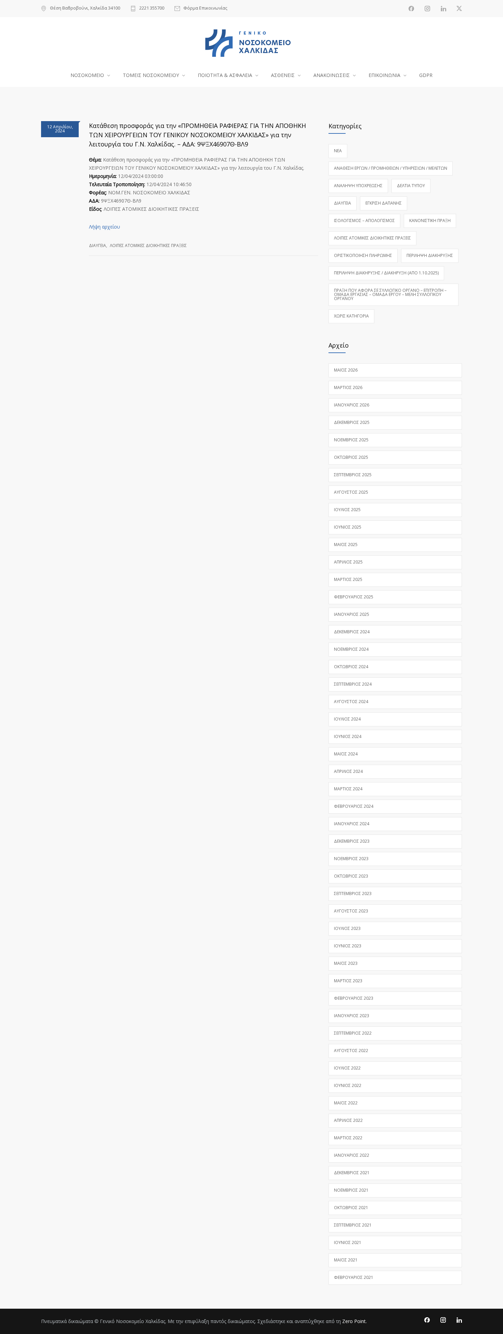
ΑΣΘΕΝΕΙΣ (283, 75)
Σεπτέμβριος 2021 (353, 1225)
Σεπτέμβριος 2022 (353, 1033)
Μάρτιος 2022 (348, 1138)
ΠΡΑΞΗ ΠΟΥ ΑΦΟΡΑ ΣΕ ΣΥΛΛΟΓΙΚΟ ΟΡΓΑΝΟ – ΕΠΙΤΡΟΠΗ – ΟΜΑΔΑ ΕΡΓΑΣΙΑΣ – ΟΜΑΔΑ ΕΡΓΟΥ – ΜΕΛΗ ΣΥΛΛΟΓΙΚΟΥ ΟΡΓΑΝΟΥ (390, 294)
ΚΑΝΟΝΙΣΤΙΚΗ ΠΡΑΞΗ (430, 220)
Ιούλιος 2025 (347, 510)
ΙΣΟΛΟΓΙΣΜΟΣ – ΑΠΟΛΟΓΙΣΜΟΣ (364, 220)
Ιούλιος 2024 (347, 719)
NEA (338, 151)
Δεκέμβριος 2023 (352, 841)
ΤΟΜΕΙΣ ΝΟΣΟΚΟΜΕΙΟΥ (151, 75)
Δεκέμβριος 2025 (352, 422)
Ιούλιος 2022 (347, 1068)
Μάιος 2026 (346, 370)
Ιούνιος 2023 (347, 946)
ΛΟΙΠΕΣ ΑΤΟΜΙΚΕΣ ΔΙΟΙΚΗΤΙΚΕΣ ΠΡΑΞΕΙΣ (148, 245)
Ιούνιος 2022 (347, 1085)
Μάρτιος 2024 (348, 789)
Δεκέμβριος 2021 (352, 1173)
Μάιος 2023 (346, 963)
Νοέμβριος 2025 (351, 440)
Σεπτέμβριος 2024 (353, 684)
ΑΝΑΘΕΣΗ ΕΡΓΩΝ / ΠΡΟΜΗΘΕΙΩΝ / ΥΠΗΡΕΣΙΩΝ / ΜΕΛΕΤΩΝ (390, 168)
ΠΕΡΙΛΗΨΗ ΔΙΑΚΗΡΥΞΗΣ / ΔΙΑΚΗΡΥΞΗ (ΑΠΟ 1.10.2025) (386, 273)
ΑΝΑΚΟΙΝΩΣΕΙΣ (331, 75)
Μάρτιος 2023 (348, 981)
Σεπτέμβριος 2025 (353, 475)
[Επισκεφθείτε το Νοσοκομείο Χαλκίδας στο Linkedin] (443, 8)
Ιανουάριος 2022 (351, 1155)
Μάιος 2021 (346, 1260)
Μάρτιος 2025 (348, 579)
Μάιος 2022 (346, 1103)
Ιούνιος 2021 (347, 1242)
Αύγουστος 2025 (351, 492)
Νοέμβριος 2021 (351, 1190)
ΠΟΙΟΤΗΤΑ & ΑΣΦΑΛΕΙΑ (225, 75)
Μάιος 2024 (346, 754)
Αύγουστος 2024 (351, 701)
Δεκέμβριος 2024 (352, 632)
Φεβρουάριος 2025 (353, 597)
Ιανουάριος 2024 (351, 824)
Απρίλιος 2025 (348, 562)
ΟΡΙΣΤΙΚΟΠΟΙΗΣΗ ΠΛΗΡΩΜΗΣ (363, 255)
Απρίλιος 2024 (348, 771)
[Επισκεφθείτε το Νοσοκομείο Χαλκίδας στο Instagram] (427, 8)
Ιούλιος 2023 (347, 928)
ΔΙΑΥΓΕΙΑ (97, 245)
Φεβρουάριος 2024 (353, 806)
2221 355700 (151, 8)
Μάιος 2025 (346, 544)
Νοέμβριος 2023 (351, 859)
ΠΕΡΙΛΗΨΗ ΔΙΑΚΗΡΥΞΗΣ (430, 255)
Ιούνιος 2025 (347, 527)
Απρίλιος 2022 (348, 1120)
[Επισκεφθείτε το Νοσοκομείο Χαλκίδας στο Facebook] (411, 8)
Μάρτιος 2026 (348, 387)
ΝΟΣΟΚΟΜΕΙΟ (87, 75)
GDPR (426, 75)
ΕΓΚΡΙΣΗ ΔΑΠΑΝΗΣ (383, 203)
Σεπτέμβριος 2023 (353, 893)
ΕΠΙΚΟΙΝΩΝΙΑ (384, 75)
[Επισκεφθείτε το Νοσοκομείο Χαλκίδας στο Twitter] (459, 8)
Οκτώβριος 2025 (351, 457)
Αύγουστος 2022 (351, 1050)
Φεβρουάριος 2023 (353, 998)
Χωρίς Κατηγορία (351, 316)
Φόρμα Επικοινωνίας (205, 8)
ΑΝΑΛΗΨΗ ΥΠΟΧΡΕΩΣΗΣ (358, 186)
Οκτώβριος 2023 (351, 876)
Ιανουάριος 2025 (351, 614)
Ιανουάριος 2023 (351, 1016)
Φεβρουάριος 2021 (353, 1277)
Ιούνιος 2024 (347, 736)
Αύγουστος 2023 (351, 911)
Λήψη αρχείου (104, 226)
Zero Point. (354, 1321)
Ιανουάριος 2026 (351, 405)
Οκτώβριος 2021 (351, 1207)
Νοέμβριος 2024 (351, 649)
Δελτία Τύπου (411, 186)
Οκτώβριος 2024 (351, 667)
